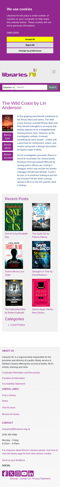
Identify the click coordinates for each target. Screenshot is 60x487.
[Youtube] (24, 475)
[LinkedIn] (31, 475)
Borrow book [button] (7, 136)
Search (52, 87)
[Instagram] (18, 475)
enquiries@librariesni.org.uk (16, 429)
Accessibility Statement (13, 384)
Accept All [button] (30, 39)
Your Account (8, 407)
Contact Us (25, 478)
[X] (11, 475)
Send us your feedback (13, 460)
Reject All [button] (30, 45)
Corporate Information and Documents (21, 372)
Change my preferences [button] (30, 51)
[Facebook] (5, 475)
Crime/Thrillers (17, 325)
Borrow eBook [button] (7, 146)
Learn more (13, 32)
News (5, 401)
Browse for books (10, 414)
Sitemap (14, 478)
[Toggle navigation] (54, 72)
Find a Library (9, 395)
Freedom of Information (13, 378)
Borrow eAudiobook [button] (8, 156)
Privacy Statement (41, 478)
